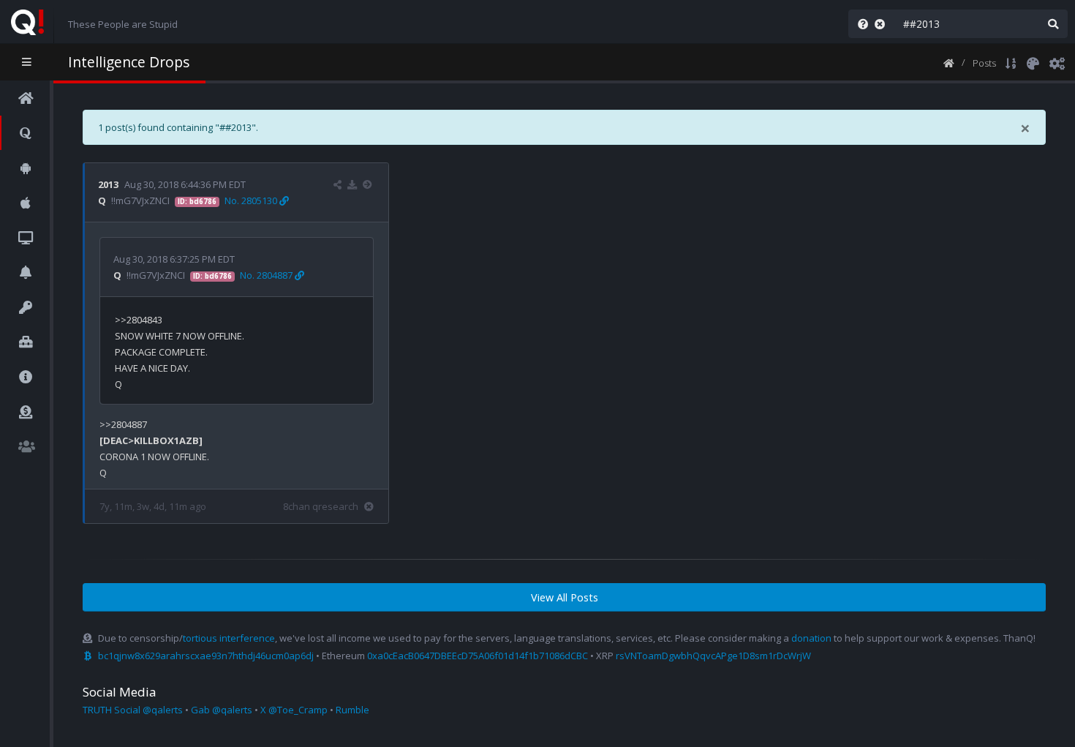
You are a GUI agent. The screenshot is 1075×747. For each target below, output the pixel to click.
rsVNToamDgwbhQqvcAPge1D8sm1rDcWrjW (713, 655)
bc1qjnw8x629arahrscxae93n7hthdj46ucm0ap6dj (206, 655)
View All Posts (564, 597)
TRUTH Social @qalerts (133, 709)
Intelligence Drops (128, 62)
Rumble (352, 709)
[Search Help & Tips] (860, 24)
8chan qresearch (320, 506)
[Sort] (1011, 62)
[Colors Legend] (1032, 62)
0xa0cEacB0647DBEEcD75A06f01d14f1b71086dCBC (477, 655)
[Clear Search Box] (882, 24)
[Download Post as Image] (352, 184)
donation (811, 638)
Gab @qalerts (221, 709)
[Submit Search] (1053, 24)
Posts (984, 63)
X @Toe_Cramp (294, 709)
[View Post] (369, 184)
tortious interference (229, 638)
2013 (108, 184)
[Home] (948, 62)
